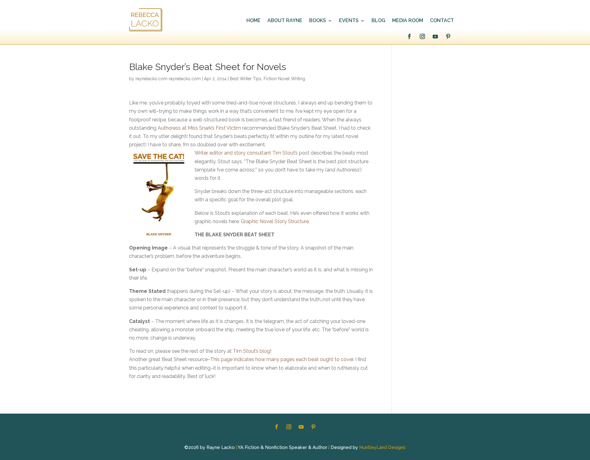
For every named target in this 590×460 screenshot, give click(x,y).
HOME (253, 20)
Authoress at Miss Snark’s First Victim (199, 128)
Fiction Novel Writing (284, 78)
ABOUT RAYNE (284, 20)
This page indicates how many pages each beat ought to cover (281, 359)
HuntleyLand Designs (382, 447)
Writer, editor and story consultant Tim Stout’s (246, 153)
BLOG (378, 20)
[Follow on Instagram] (422, 36)
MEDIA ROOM (407, 20)
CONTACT (442, 20)
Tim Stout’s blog (251, 351)
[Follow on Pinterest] (448, 36)
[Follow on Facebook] (409, 36)
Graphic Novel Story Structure (275, 221)
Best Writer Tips (246, 78)
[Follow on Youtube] (435, 36)
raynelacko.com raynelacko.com (168, 78)
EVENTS (349, 20)
